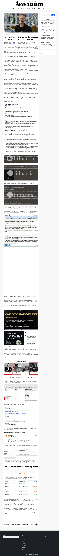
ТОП (18, 8)
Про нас (41, 538)
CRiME (14, 43)
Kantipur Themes (35, 554)
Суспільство (44, 8)
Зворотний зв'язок (43, 534)
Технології (23, 547)
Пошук (42, 13)
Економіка (28, 8)
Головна (14, 8)
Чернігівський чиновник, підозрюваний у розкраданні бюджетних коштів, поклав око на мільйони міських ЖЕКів (48, 29)
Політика (22, 8)
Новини (23, 541)
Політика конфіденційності (44, 536)
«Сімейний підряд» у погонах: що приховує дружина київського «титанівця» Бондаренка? (47, 34)
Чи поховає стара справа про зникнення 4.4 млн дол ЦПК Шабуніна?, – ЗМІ (48, 45)
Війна (39, 8)
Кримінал (34, 8)
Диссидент (28, 42)
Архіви (4, 535)
